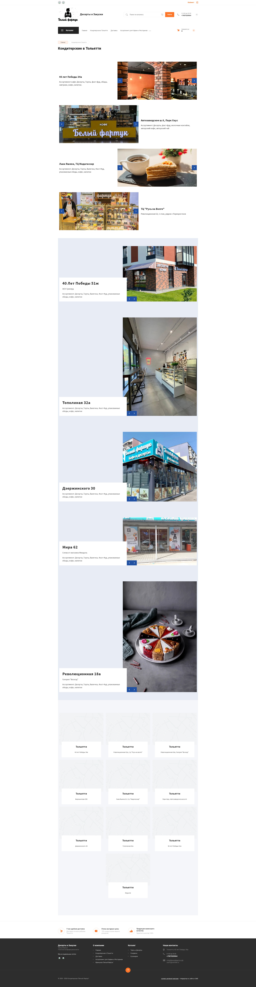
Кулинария (134, 956)
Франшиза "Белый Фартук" (104, 962)
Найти (169, 14)
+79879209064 (186, 15)
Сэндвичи (133, 953)
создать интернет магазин (169, 978)
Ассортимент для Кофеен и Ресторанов (133, 30)
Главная (84, 30)
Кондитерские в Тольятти (99, 30)
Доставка (114, 30)
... (150, 30)
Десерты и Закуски (91, 14)
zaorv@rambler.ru (173, 962)
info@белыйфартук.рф (175, 960)
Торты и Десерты (136, 950)
